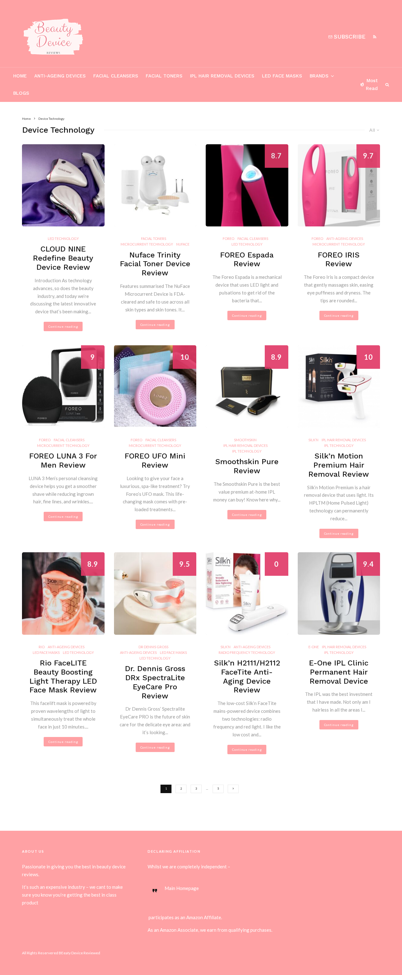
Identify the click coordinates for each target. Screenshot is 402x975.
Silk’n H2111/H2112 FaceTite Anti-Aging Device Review (247, 676)
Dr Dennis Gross (153, 647)
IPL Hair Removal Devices (222, 76)
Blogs (21, 93)
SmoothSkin (245, 440)
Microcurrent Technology (147, 244)
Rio (42, 647)
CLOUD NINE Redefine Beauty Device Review (63, 258)
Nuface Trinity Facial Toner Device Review (155, 264)
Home (20, 76)
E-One (313, 647)
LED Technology (63, 238)
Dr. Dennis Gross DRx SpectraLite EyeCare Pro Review (155, 682)
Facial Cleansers (115, 76)
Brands (319, 76)
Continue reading (63, 326)
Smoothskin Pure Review (247, 466)
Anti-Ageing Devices (60, 76)
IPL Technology (247, 451)
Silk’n (313, 440)
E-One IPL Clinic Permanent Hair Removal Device (338, 672)
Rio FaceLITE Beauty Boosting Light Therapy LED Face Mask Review (63, 676)
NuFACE (182, 244)
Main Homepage (182, 888)
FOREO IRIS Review (339, 259)
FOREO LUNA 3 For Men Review (63, 460)
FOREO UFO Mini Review (155, 460)
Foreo (228, 238)
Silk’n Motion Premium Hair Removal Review (338, 465)
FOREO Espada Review (247, 259)
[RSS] (374, 37)
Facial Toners (164, 76)
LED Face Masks (282, 76)
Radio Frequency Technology (247, 652)
